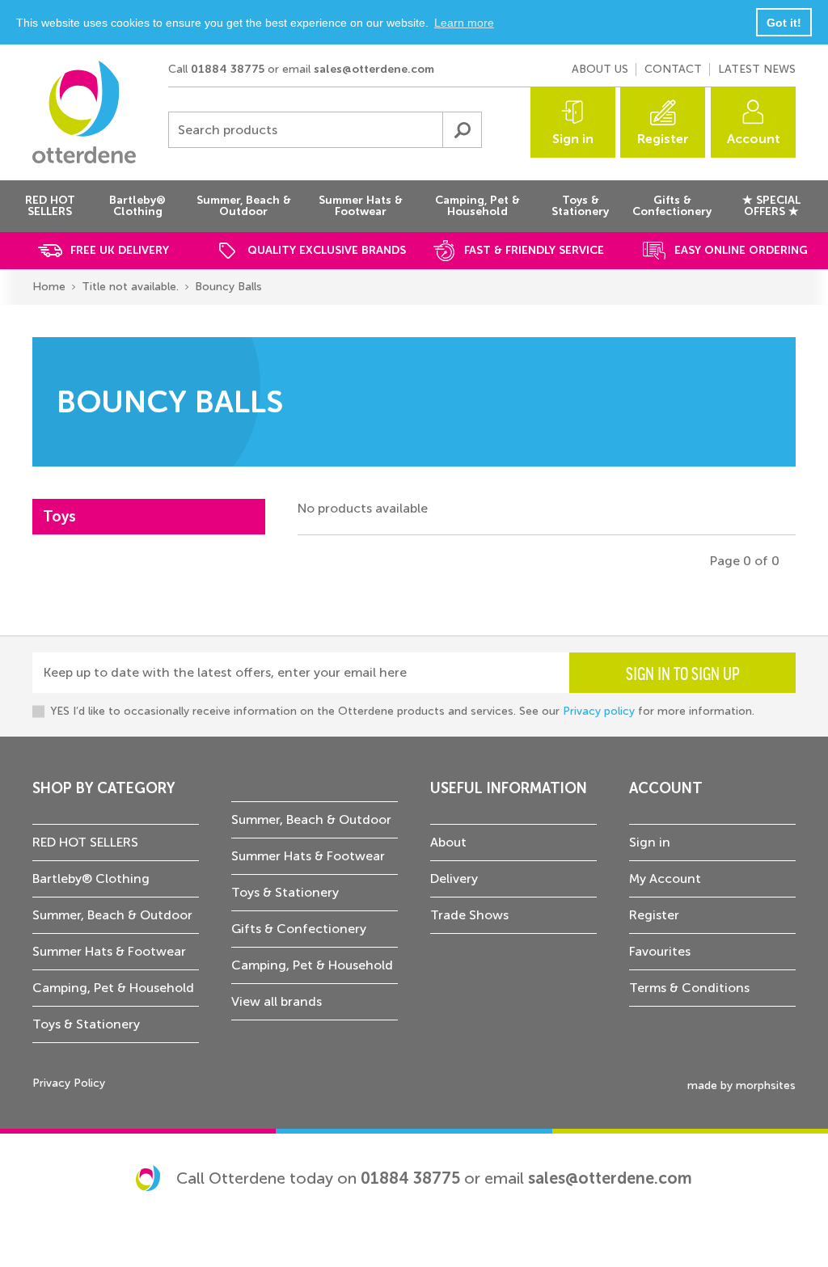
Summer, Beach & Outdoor (112, 915)
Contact (673, 69)
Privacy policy (599, 711)
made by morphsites (741, 1085)
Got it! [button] (784, 22)
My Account (665, 878)
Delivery (454, 878)
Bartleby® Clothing (91, 878)
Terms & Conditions (689, 987)
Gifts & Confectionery (298, 928)
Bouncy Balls (228, 287)
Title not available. (130, 287)
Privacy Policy (68, 1083)
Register (663, 138)
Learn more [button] (464, 22)
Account (753, 138)
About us (600, 69)
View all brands (276, 1001)
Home (48, 287)
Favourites (660, 951)
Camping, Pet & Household (113, 987)
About (448, 842)
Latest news (757, 69)
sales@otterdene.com (374, 69)
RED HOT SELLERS (85, 842)
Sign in (573, 138)
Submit (461, 129)
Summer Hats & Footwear (109, 951)
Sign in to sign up (683, 672)
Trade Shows (469, 915)
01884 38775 (227, 69)
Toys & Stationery (86, 1024)
